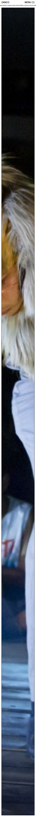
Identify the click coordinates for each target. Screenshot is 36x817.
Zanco (5, 2)
